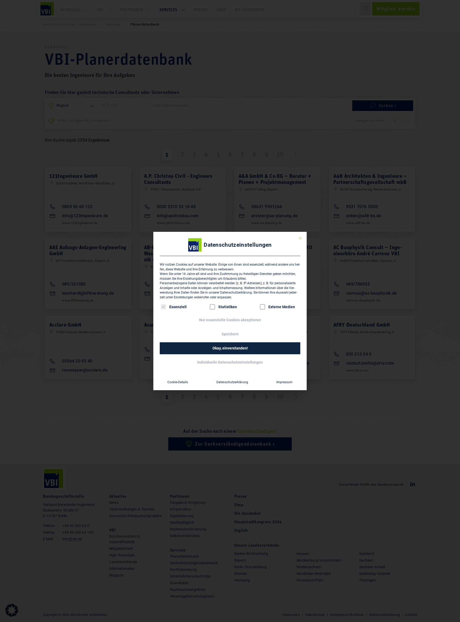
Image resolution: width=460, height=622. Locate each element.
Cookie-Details (177, 382)
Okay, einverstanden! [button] (230, 348)
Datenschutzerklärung (236, 292)
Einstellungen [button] (183, 297)
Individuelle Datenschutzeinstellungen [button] (230, 362)
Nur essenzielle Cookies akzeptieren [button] (230, 320)
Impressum (284, 382)
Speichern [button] (230, 334)
